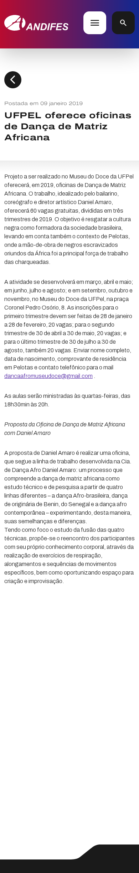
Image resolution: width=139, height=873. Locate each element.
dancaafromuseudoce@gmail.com (48, 376)
